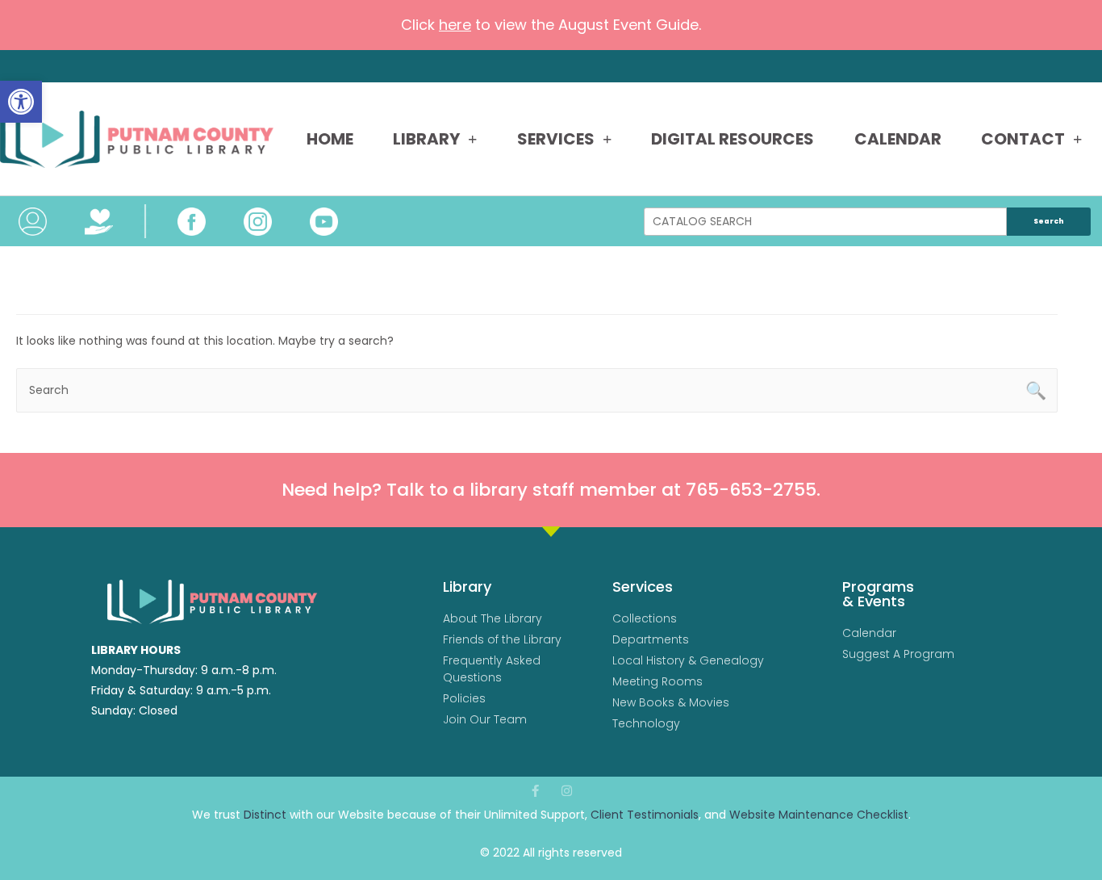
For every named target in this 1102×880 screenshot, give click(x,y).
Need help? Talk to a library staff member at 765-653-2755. (551, 489)
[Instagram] (567, 791)
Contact (1023, 139)
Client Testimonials (645, 815)
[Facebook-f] (535, 791)
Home (330, 139)
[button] (21, 102)
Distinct (265, 815)
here (455, 25)
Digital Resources (732, 139)
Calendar (897, 139)
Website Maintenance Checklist (818, 815)
